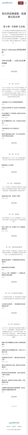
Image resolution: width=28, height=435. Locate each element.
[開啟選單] (25, 3)
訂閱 (21, 3)
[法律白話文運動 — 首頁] (7, 3)
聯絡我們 (19, 426)
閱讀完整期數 (14, 71)
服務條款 (14, 426)
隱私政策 (8, 426)
